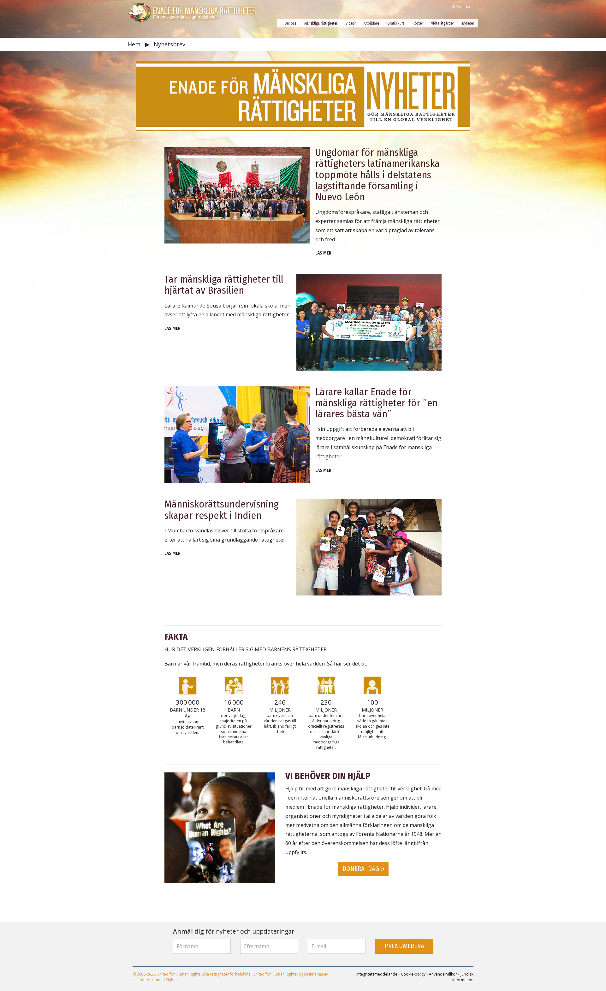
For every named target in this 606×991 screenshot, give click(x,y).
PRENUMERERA (404, 946)
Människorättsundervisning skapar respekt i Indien (221, 509)
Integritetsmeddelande (376, 974)
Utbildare (371, 23)
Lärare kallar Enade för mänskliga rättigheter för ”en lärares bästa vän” (376, 403)
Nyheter (468, 23)
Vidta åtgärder (442, 23)
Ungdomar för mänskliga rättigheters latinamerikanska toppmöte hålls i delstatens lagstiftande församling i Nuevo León (377, 174)
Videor (351, 23)
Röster (418, 23)
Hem (135, 44)
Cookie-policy (413, 974)
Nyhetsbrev (169, 44)
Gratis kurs (395, 23)
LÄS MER (323, 253)
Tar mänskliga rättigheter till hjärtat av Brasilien (223, 284)
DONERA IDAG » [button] (363, 869)
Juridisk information (462, 976)
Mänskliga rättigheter (320, 23)
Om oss (290, 23)
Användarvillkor (443, 974)
